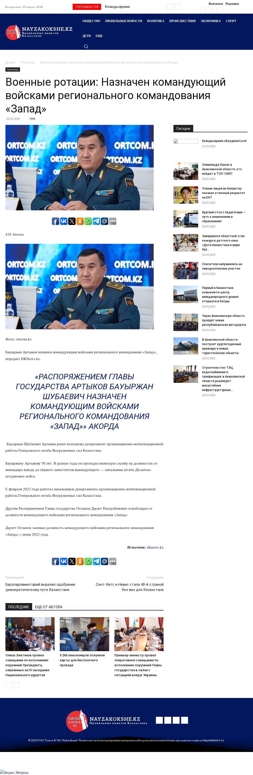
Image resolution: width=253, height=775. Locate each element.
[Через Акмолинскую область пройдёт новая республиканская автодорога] (185, 322)
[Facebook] (203, 11)
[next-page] (16, 685)
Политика (28, 62)
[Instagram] (208, 11)
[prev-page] (8, 685)
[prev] (169, 7)
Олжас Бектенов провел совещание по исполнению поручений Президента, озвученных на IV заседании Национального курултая (27, 665)
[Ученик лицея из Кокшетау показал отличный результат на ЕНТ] (185, 195)
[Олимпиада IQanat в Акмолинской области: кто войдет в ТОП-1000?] (185, 171)
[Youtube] (220, 11)
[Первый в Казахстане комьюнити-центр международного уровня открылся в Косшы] (185, 294)
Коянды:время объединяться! (224, 141)
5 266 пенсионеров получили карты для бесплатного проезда (82, 660)
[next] (177, 7)
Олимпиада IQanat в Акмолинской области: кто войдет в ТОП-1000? (222, 169)
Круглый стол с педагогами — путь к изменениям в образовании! (224, 217)
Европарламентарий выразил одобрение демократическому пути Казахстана (40, 587)
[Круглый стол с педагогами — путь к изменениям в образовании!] (185, 218)
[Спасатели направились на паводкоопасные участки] (185, 270)
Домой (10, 62)
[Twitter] (214, 11)
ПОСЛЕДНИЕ (18, 607)
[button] (86, 46)
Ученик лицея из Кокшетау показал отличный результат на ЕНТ (223, 193)
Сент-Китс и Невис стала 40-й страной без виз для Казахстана (130, 587)
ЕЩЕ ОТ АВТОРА (48, 607)
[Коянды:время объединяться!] (185, 147)
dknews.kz (155, 547)
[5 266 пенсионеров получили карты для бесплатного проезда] (84, 634)
